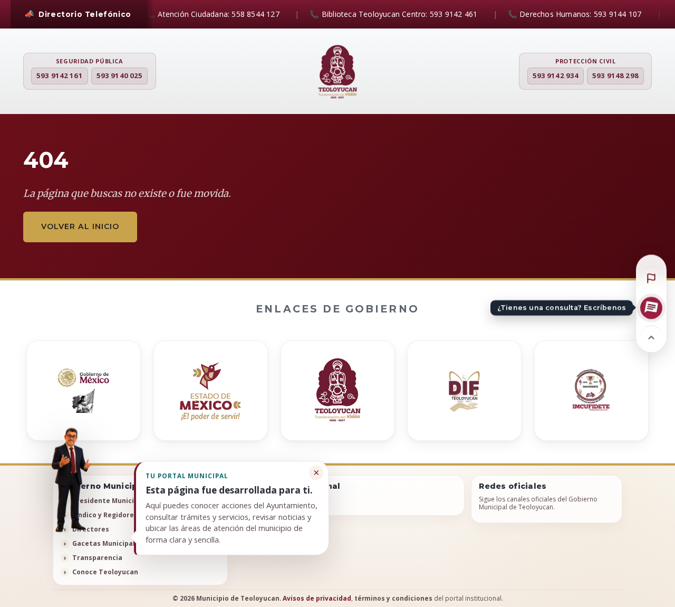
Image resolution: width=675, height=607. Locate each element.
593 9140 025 (120, 75)
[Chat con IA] (651, 308)
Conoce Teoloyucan (105, 571)
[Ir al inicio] (651, 336)
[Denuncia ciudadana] (651, 277)
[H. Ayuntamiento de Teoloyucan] (337, 72)
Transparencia (97, 557)
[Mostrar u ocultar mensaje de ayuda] (70, 479)
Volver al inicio (80, 226)
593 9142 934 (556, 75)
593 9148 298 (615, 75)
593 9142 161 (59, 75)
